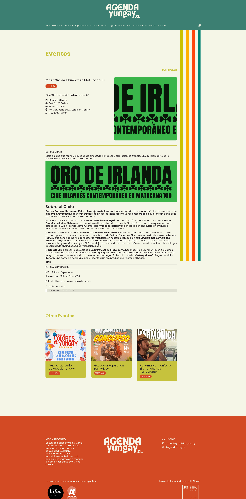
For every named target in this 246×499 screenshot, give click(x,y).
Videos (152, 25)
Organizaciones (117, 25)
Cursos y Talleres (98, 25)
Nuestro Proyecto (54, 25)
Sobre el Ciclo (59, 206)
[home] (123, 11)
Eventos (69, 25)
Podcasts (162, 25)
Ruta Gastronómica (137, 25)
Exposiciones (81, 25)
